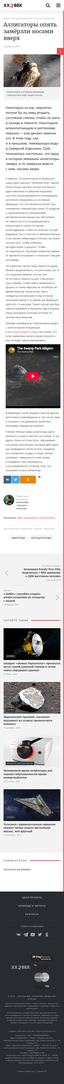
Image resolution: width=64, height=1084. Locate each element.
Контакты (32, 914)
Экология (49, 18)
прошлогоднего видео (25, 331)
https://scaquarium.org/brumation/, (36, 517)
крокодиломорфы (41, 537)
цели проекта (32, 897)
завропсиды (18, 537)
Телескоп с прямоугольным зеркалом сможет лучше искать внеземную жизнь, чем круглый (29, 828)
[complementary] (63, 547)
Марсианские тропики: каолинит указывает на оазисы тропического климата (28, 720)
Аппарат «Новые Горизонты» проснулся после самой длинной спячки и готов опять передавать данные (32, 667)
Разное (38, 18)
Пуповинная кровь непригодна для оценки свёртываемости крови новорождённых (28, 774)
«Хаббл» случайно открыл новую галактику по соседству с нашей (24, 597)
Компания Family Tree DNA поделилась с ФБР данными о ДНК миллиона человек (41, 573)
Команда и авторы (32, 905)
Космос (7, 590)
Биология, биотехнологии (18, 18)
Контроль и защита (51, 566)
